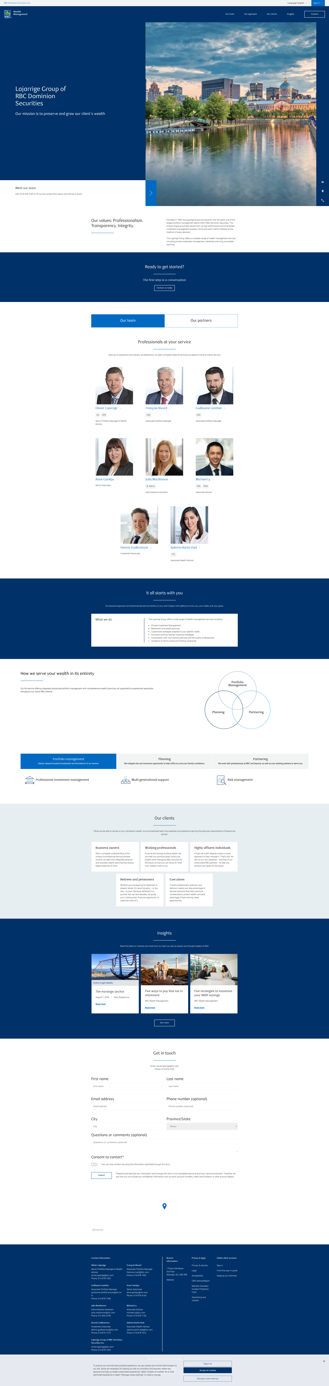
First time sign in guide (227, 1270)
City (94, 1119)
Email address (102, 1099)
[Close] (324, 1361)
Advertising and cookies (199, 1299)
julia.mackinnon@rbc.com (103, 1312)
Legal (194, 1270)
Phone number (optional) (187, 1099)
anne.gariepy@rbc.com (137, 1292)
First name (99, 1079)
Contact (314, 14)
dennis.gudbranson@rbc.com (104, 1330)
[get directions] (164, 1206)
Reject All (208, 1364)
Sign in (220, 1265)
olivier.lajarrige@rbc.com (102, 1275)
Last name (175, 1079)
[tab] (68, 761)
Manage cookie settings (207, 1378)
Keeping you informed (227, 1275)
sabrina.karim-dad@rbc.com (140, 1330)
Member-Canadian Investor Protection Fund (200, 1289)
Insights (290, 14)
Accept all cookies (208, 1370)
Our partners (201, 321)
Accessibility (197, 1275)
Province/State (178, 1119)
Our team (230, 14)
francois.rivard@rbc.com (138, 1272)
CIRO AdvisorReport (200, 1281)
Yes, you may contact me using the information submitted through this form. (136, 1164)
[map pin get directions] (164, 1206)
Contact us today (164, 288)
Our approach (250, 14)
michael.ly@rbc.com (136, 1312)
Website (170, 1280)
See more (164, 1023)
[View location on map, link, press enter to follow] (164, 1209)
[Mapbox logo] (97, 1229)
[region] (164, 1209)
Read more (101, 1004)
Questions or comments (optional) (119, 1135)
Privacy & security (200, 1265)
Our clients (272, 14)
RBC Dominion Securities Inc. (17, 3)
